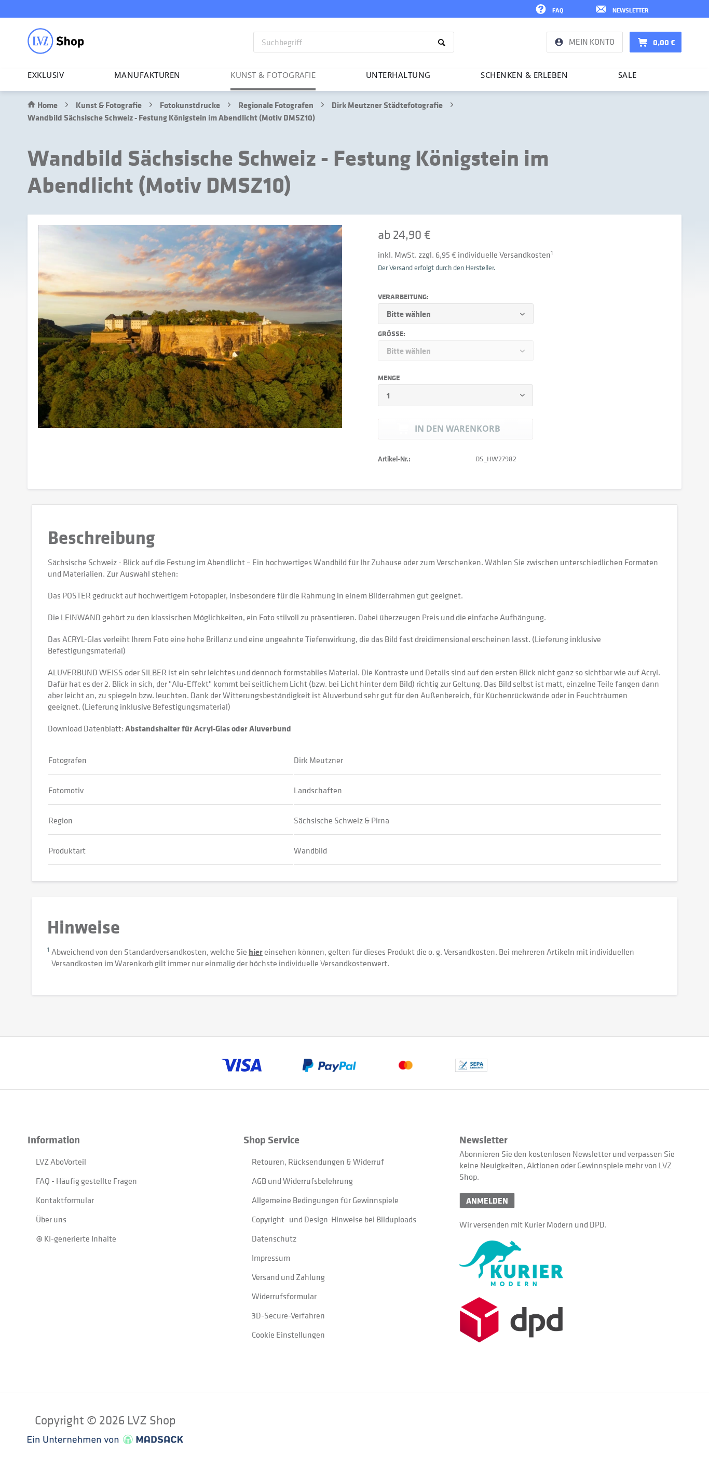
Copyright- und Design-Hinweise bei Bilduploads (334, 1219)
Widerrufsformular (284, 1296)
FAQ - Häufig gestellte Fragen (86, 1180)
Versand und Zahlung (288, 1277)
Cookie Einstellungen (288, 1334)
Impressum (271, 1257)
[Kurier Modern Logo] (567, 1263)
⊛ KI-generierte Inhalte (76, 1238)
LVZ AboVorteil (61, 1161)
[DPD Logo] (567, 1320)
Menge (389, 378)
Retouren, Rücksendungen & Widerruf (318, 1161)
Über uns (51, 1219)
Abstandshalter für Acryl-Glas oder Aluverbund (208, 728)
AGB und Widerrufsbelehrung (302, 1180)
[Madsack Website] (105, 1439)
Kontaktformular (65, 1200)
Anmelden (487, 1200)
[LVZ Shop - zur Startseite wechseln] (56, 41)
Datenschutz (274, 1238)
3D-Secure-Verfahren (288, 1315)
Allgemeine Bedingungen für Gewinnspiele (325, 1200)
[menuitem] (353, 42)
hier (256, 951)
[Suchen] (443, 42)
